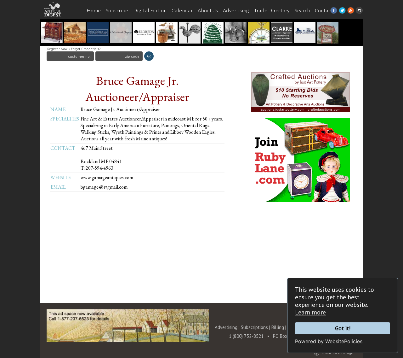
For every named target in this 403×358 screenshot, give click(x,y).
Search (302, 11)
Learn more (310, 312)
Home (94, 11)
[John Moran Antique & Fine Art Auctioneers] (304, 33)
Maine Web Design (337, 352)
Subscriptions (254, 327)
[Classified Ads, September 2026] (190, 33)
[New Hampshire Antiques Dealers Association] (213, 33)
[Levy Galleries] (52, 33)
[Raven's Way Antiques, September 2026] (167, 33)
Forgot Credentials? (85, 49)
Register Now (57, 49)
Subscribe (117, 11)
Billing (277, 327)
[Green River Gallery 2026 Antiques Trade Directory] (75, 33)
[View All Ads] (56, 22)
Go (149, 56)
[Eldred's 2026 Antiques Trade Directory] (144, 33)
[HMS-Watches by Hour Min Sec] (259, 33)
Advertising (236, 11)
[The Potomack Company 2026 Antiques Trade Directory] (121, 33)
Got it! (342, 328)
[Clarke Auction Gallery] (281, 33)
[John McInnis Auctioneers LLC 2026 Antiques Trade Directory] (98, 33)
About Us (208, 11)
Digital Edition (150, 11)
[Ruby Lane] (236, 33)
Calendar (182, 11)
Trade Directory (272, 11)
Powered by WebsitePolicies (328, 341)
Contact (323, 11)
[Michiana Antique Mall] (327, 33)
